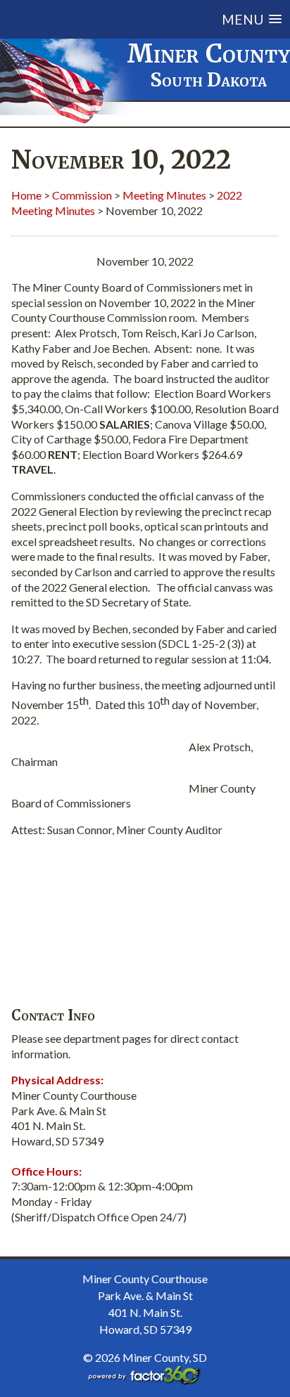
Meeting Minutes (164, 195)
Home (26, 195)
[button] (160, 19)
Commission (82, 195)
